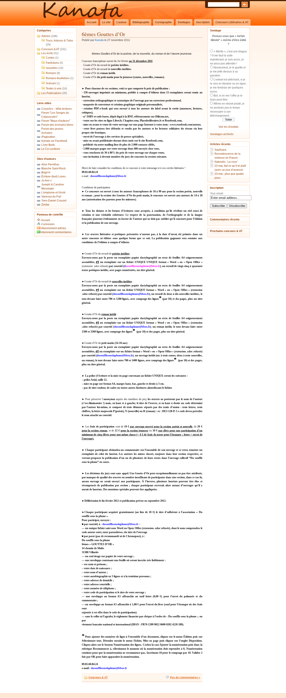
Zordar (45, 204)
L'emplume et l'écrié (53, 192)
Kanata (99, 40)
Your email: (217, 193)
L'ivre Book (48, 144)
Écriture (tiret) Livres (53, 176)
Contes (50, 57)
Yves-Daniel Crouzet (53, 200)
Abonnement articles (53, 228)
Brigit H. (46, 172)
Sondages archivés (221, 134)
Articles (45, 36)
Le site (106, 22)
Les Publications (51, 93)
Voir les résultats (228, 126)
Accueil (91, 22)
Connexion (48, 224)
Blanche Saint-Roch (53, 168)
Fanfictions (52, 62)
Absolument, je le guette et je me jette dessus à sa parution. (228, 71)
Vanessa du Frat (51, 196)
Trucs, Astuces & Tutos (59, 40)
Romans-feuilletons (57, 78)
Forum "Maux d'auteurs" (55, 120)
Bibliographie (140, 22)
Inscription (203, 22)
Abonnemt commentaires (56, 232)
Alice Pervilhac (50, 164)
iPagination (48, 136)
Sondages (184, 22)
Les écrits (47, 53)
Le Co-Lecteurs (50, 148)
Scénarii (51, 83)
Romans (51, 73)
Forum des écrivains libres (57, 124)
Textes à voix (53, 88)
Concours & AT (50, 49)
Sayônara (220, 149)
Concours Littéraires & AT (231, 22)
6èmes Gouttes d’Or (103, 34)
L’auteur (121, 22)
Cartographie (163, 22)
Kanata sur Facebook (54, 140)
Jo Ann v (46, 180)
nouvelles (52, 68)
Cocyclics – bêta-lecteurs (56, 108)
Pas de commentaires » (185, 677)
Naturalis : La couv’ (226, 161)
